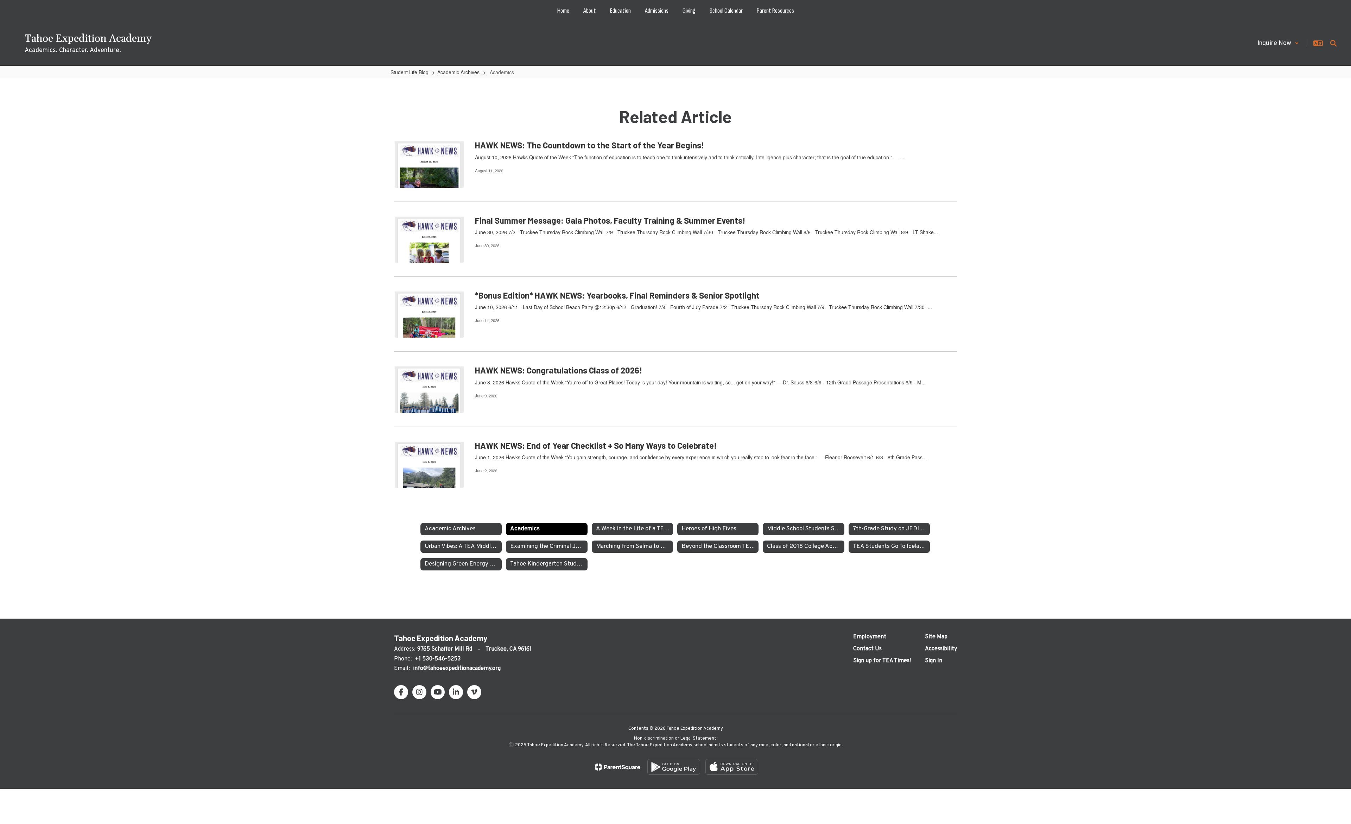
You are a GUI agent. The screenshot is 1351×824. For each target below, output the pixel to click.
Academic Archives (458, 72)
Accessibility (941, 648)
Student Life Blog (410, 72)
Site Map (936, 636)
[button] (1278, 43)
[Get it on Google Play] (673, 767)
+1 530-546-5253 (438, 659)
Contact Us (867, 648)
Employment (869, 636)
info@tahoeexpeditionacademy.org (457, 668)
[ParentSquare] (617, 767)
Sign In (933, 660)
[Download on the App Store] (731, 767)
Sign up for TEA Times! (882, 660)
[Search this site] (1333, 43)
